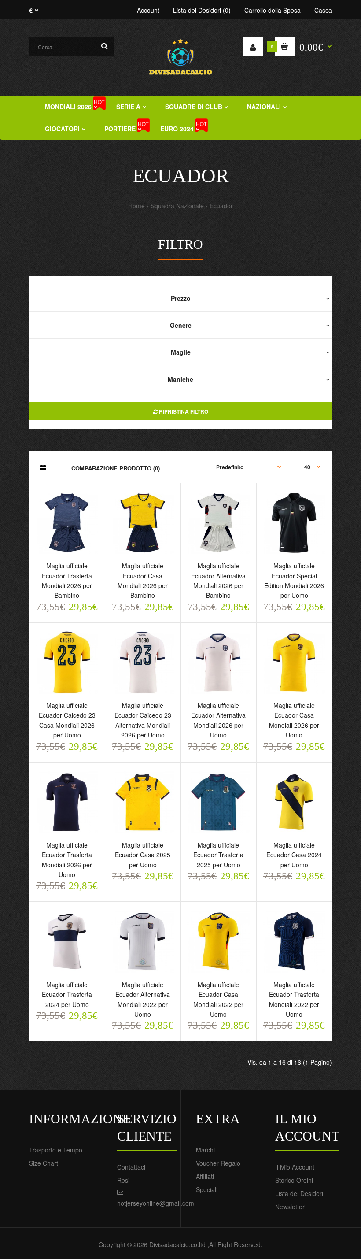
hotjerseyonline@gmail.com (155, 1203)
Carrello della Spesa (272, 10)
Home (136, 205)
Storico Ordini (294, 1180)
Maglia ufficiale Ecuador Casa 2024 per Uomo (294, 855)
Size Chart (43, 1163)
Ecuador (221, 205)
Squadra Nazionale (177, 205)
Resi (123, 1180)
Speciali (206, 1189)
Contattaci (131, 1167)
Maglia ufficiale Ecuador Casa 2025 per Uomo (142, 855)
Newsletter (290, 1206)
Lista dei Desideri (299, 1193)
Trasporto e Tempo (55, 1149)
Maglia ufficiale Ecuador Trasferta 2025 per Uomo (218, 855)
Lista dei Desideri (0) (202, 10)
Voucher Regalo (218, 1163)
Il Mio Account (294, 1167)
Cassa (323, 10)
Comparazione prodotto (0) (115, 468)
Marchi (205, 1149)
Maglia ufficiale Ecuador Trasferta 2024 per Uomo (67, 994)
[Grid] (43, 467)
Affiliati (205, 1176)
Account (148, 10)
